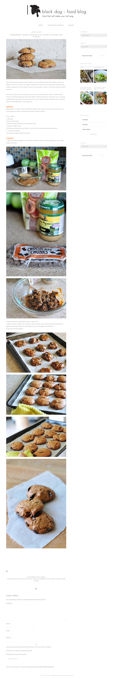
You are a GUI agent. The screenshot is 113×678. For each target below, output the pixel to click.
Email (8, 630)
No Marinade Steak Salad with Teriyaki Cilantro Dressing (86, 88)
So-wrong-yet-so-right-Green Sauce (99, 67)
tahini (58, 579)
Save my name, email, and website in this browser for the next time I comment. (28, 647)
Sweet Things (40, 577)
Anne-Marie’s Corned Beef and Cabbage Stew (100, 88)
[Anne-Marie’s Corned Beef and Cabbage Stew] (100, 98)
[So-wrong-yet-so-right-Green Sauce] (100, 76)
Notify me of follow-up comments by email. (20, 650)
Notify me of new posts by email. (17, 654)
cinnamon (41, 579)
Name (8, 624)
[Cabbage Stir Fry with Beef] (86, 76)
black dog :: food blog (56, 11)
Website (8, 637)
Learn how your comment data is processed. (41, 667)
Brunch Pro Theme (58, 675)
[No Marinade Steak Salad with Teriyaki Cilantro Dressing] (86, 98)
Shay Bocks (69, 675)
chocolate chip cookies (30, 579)
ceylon (18, 579)
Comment (9, 603)
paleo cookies (50, 579)
